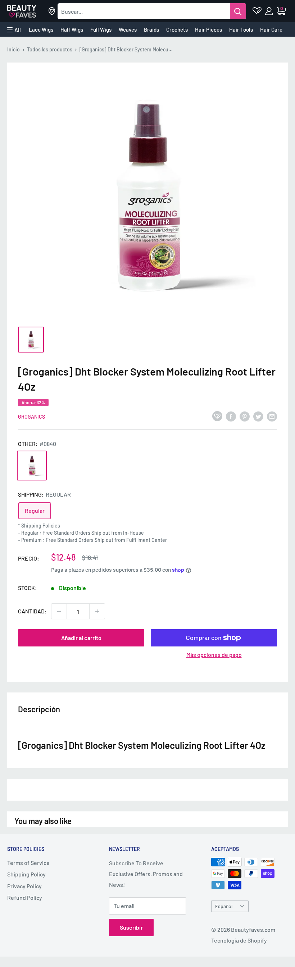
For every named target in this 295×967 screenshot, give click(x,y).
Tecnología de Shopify (239, 940)
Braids (151, 29)
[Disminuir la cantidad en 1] (59, 611)
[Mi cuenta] (269, 11)
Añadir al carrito (81, 637)
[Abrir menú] (14, 29)
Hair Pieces (208, 29)
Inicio (13, 49)
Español (223, 906)
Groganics (31, 417)
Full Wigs (101, 29)
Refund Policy (24, 897)
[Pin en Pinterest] (245, 416)
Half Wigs (71, 29)
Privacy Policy (24, 886)
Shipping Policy (26, 874)
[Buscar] (238, 11)
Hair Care (271, 29)
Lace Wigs (41, 29)
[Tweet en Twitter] (258, 416)
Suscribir (131, 927)
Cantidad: (32, 611)
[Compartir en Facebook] (231, 416)
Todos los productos (49, 49)
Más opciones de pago (214, 654)
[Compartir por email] (272, 416)
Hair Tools (241, 29)
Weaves (128, 29)
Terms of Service (28, 862)
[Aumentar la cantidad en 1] (97, 611)
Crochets (177, 29)
